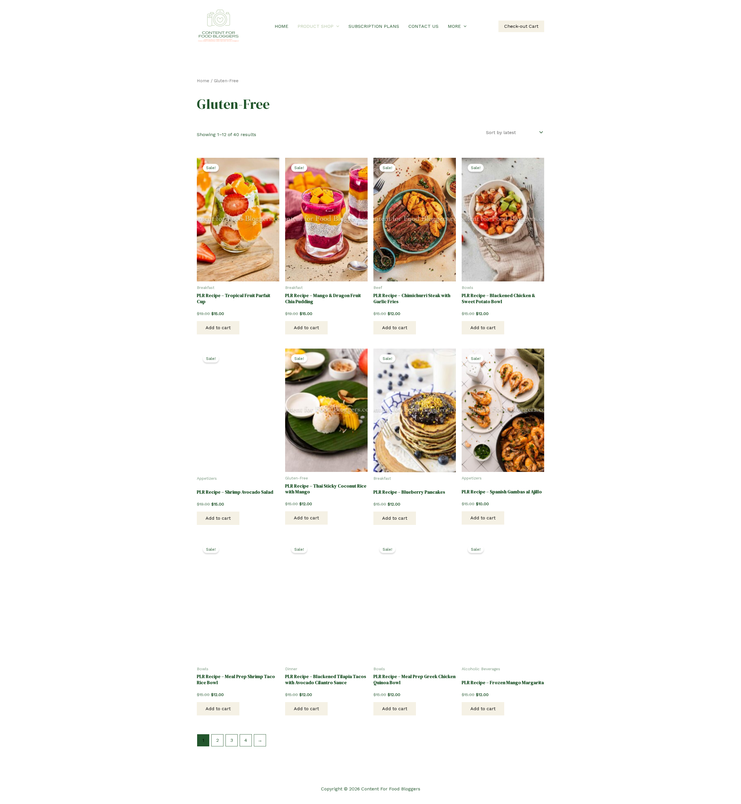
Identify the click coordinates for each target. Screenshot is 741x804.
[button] (336, 26)
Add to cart (218, 327)
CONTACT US (423, 26)
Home (203, 80)
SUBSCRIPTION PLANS (374, 26)
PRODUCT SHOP (315, 26)
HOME (281, 26)
